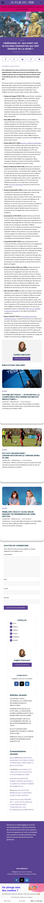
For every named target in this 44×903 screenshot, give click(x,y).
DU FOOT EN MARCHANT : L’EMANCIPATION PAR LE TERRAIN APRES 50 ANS (21, 455)
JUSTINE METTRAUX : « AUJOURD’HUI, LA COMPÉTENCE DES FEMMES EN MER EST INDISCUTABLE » (20, 397)
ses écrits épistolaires (16, 184)
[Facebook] (16, 684)
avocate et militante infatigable (30, 143)
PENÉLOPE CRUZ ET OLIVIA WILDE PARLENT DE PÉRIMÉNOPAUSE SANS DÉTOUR (18, 514)
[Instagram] (22, 684)
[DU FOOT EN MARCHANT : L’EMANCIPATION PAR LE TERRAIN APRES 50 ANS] (22, 437)
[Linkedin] (27, 684)
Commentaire (8, 554)
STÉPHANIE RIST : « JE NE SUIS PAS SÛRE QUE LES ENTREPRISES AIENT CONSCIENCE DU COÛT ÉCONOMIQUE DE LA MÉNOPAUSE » (22, 805)
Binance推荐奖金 (15, 758)
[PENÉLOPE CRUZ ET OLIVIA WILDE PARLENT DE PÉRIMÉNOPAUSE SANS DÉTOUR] (22, 496)
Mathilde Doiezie (16, 460)
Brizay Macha (14, 778)
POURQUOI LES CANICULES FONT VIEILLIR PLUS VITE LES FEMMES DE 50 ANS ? (21, 772)
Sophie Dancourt (14, 401)
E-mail (6, 588)
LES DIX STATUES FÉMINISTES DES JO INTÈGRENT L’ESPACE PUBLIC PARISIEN (21, 792)
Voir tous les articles (21, 358)
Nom (5, 579)
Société (22, 40)
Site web (6, 597)
